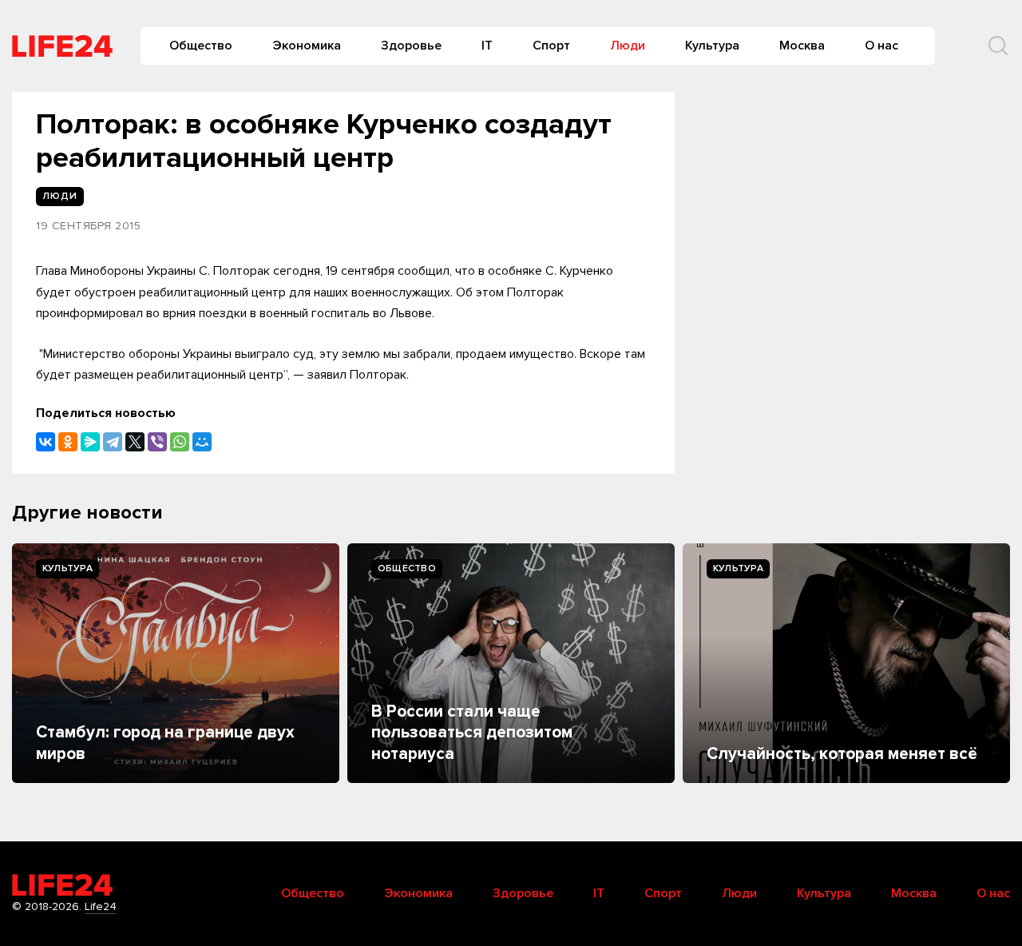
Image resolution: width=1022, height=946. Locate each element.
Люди (627, 46)
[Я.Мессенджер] (90, 441)
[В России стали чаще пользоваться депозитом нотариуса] (511, 663)
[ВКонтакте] (45, 441)
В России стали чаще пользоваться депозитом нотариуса (471, 733)
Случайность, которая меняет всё (842, 754)
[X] (135, 441)
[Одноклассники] (67, 441)
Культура (712, 46)
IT (487, 46)
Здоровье (411, 46)
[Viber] (157, 441)
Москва (802, 46)
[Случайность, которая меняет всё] (846, 663)
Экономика (306, 46)
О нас (881, 46)
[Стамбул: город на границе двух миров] (175, 663)
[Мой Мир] (202, 441)
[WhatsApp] (179, 441)
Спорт (551, 46)
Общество (200, 46)
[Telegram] (112, 441)
